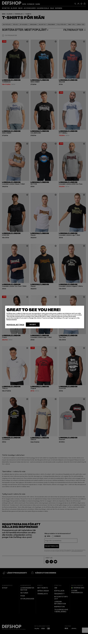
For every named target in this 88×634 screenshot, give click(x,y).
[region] (44, 317)
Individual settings (15, 325)
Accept (32, 324)
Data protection (11, 320)
